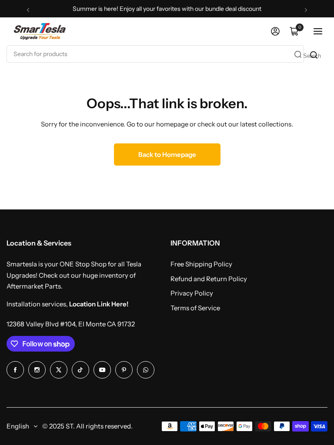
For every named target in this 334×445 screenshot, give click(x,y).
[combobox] (155, 54)
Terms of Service (195, 308)
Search (311, 56)
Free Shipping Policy (201, 264)
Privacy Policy (191, 293)
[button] (28, 10)
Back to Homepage (167, 154)
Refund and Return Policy (208, 279)
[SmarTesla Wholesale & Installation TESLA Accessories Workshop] (40, 31)
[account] (275, 31)
